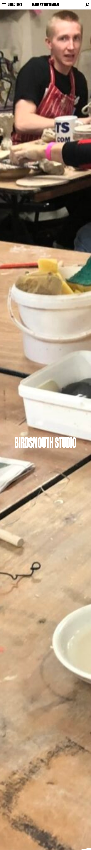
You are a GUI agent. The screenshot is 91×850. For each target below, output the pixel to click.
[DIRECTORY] (3, 5)
